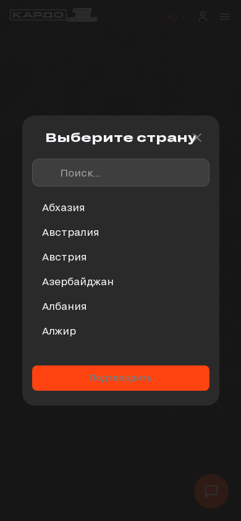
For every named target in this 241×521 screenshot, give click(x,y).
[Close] (197, 137)
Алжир (59, 330)
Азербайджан (78, 281)
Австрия (64, 256)
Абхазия (63, 207)
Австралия (70, 232)
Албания (64, 306)
